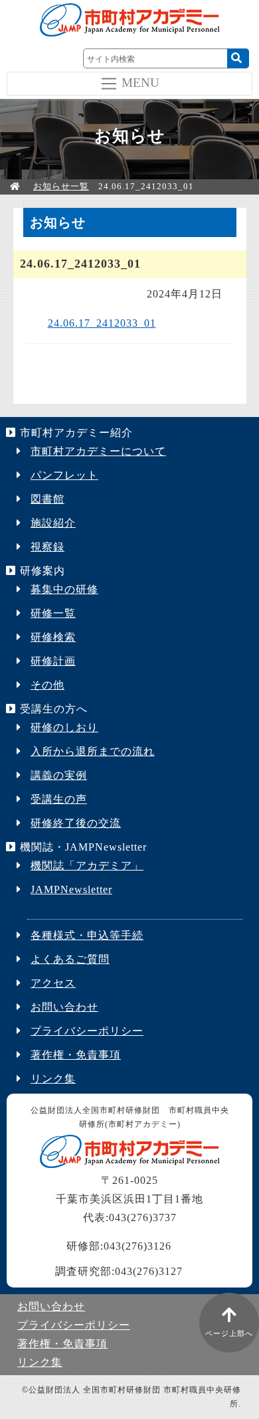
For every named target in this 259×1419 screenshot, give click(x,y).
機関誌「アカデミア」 (87, 865)
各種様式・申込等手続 (87, 935)
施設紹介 (53, 523)
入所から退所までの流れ (93, 751)
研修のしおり (64, 727)
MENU (140, 82)
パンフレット (64, 475)
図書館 (47, 499)
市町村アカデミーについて (98, 451)
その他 (47, 685)
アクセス (53, 983)
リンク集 (53, 1078)
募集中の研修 (64, 589)
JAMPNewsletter (71, 889)
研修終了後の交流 (76, 823)
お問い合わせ (64, 1007)
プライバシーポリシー (87, 1031)
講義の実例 (59, 775)
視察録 (47, 546)
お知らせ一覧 (61, 186)
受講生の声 (59, 799)
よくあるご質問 (70, 959)
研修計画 (53, 661)
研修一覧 (53, 613)
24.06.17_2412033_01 (102, 323)
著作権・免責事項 (76, 1054)
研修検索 (53, 637)
